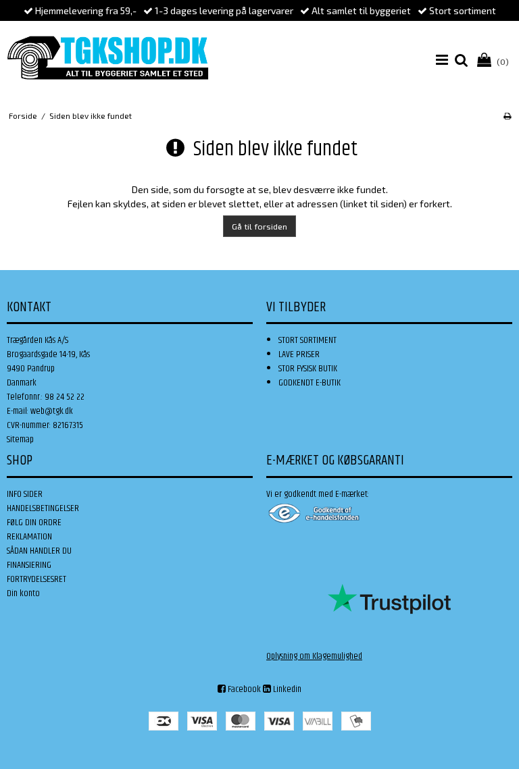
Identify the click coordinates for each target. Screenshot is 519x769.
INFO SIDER (25, 494)
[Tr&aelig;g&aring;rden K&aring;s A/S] (108, 57)
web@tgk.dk (51, 411)
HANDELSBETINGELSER (43, 508)
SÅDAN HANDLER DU (39, 550)
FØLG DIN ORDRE (34, 522)
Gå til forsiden (259, 226)
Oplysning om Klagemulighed (314, 656)
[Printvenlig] (507, 115)
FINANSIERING (29, 565)
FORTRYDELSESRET (36, 579)
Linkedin (286, 689)
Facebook (243, 689)
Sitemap (20, 439)
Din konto (23, 593)
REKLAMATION (29, 536)
